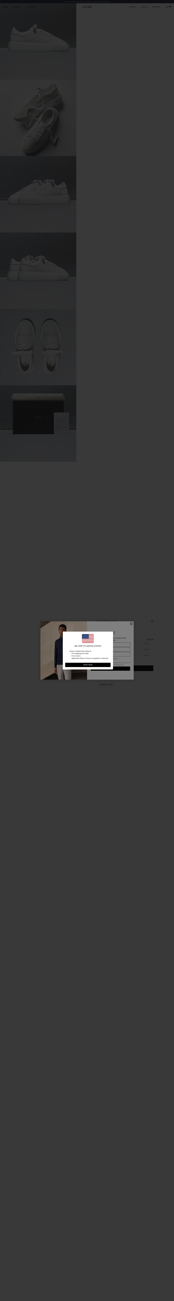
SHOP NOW (87, 665)
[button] (109, 665)
